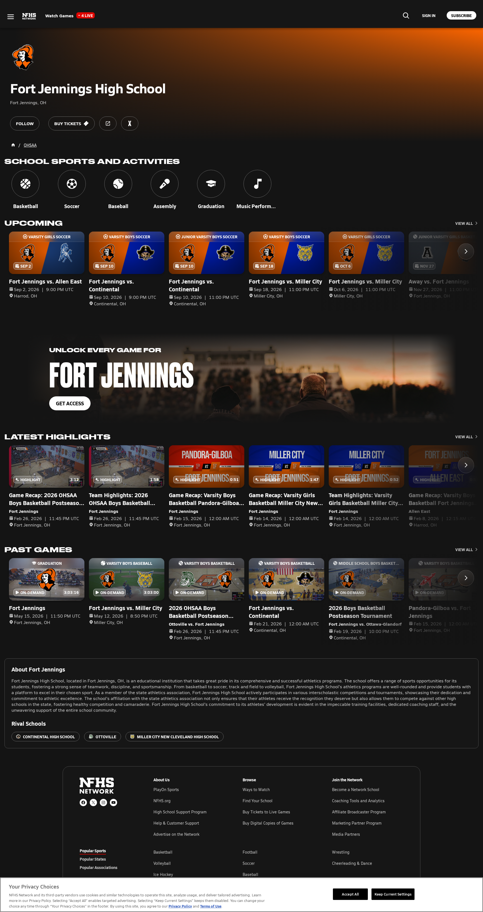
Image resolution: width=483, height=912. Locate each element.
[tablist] (108, 859)
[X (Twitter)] (93, 802)
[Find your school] (406, 15)
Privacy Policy (180, 906)
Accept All (350, 893)
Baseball (250, 874)
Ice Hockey (163, 874)
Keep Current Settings (393, 893)
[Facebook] (83, 802)
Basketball (162, 852)
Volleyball (162, 863)
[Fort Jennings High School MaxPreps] (129, 123)
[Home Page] (13, 145)
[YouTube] (113, 802)
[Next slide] (466, 251)
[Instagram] (103, 802)
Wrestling (340, 852)
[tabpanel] (278, 863)
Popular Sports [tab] (93, 851)
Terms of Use (210, 906)
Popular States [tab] (93, 859)
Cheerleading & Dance (352, 863)
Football (250, 852)
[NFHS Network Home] (29, 16)
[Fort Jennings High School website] (108, 123)
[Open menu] (11, 17)
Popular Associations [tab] (98, 867)
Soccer (249, 863)
